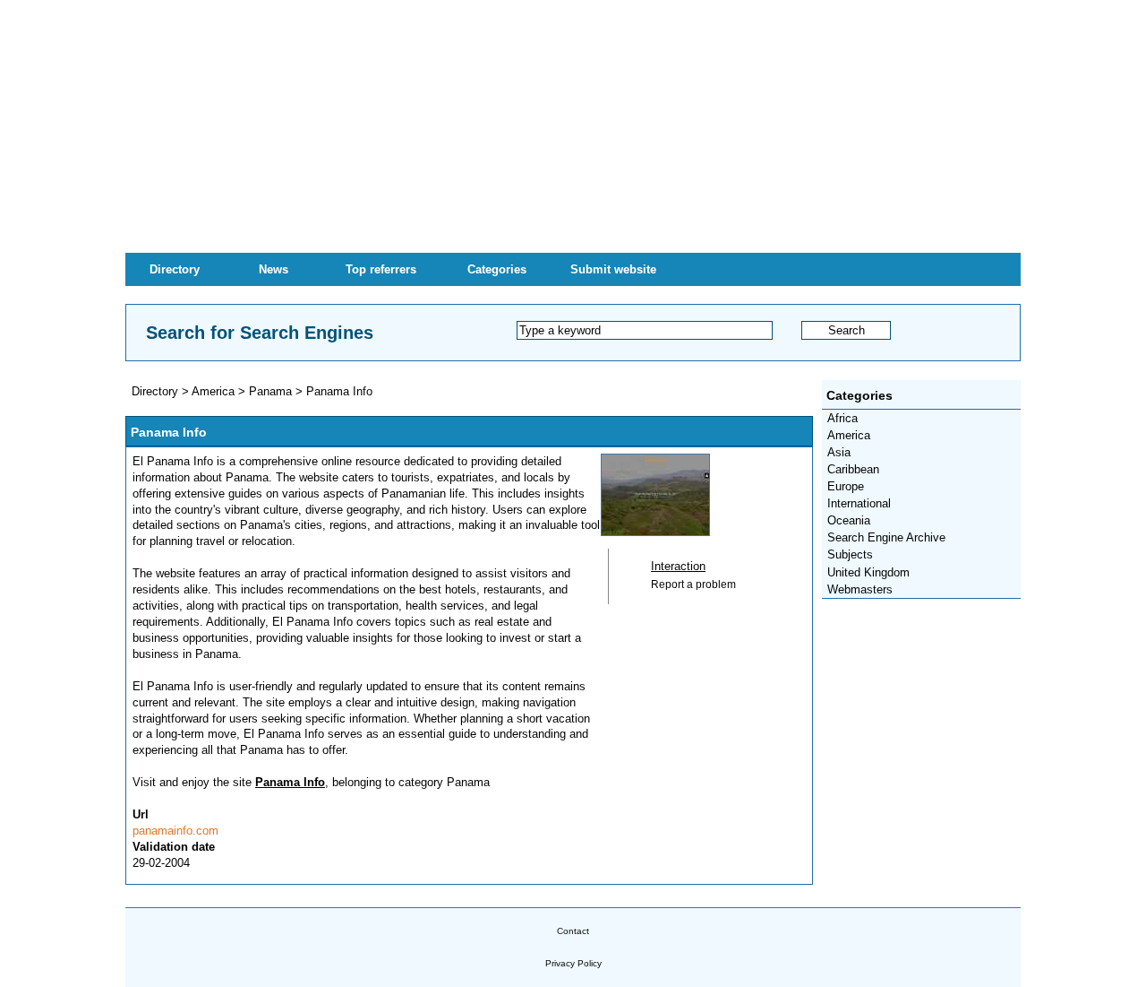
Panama (270, 391)
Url (141, 814)
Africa (842, 418)
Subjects (850, 554)
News (273, 269)
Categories (496, 269)
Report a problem (693, 584)
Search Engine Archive (886, 537)
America (848, 435)
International (859, 503)
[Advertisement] (573, 125)
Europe (845, 486)
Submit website (613, 269)
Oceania (848, 520)
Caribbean (853, 469)
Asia (839, 452)
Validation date (174, 846)
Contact (573, 931)
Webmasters (860, 589)
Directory (175, 269)
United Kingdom (868, 572)
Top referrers (381, 269)
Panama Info (339, 391)
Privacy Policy (573, 963)
